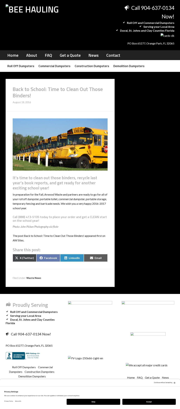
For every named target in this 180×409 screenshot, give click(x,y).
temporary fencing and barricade (32, 203)
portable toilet (48, 199)
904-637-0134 (157, 8)
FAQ (140, 377)
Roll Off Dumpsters (24, 367)
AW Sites (18, 240)
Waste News (33, 277)
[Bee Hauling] (32, 9)
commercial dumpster (72, 199)
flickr (55, 226)
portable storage (96, 199)
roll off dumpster (29, 199)
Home (131, 377)
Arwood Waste (53, 194)
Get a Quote (152, 377)
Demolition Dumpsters (32, 376)
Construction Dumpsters (39, 371)
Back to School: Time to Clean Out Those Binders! (54, 235)
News (165, 377)
